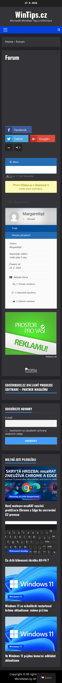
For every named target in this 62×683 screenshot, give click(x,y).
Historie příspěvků (21, 235)
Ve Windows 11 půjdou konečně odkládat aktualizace (30, 658)
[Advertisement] (31, 95)
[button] (5, 29)
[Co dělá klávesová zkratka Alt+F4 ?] (31, 538)
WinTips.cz (31, 14)
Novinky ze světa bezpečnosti (24, 496)
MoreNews (22, 679)
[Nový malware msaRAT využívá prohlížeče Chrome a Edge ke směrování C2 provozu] (31, 484)
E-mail (8, 417)
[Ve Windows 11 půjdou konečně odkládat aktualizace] (31, 634)
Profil (14, 228)
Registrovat (40, 185)
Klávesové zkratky (18, 550)
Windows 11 (15, 596)
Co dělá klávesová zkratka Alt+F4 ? (27, 560)
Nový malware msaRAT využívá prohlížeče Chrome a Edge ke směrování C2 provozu (30, 510)
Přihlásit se (26, 185)
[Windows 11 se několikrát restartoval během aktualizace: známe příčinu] (31, 584)
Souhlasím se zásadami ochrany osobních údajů (25, 432)
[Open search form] (59, 30)
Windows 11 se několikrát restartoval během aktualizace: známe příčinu (28, 608)
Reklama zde (51, 357)
